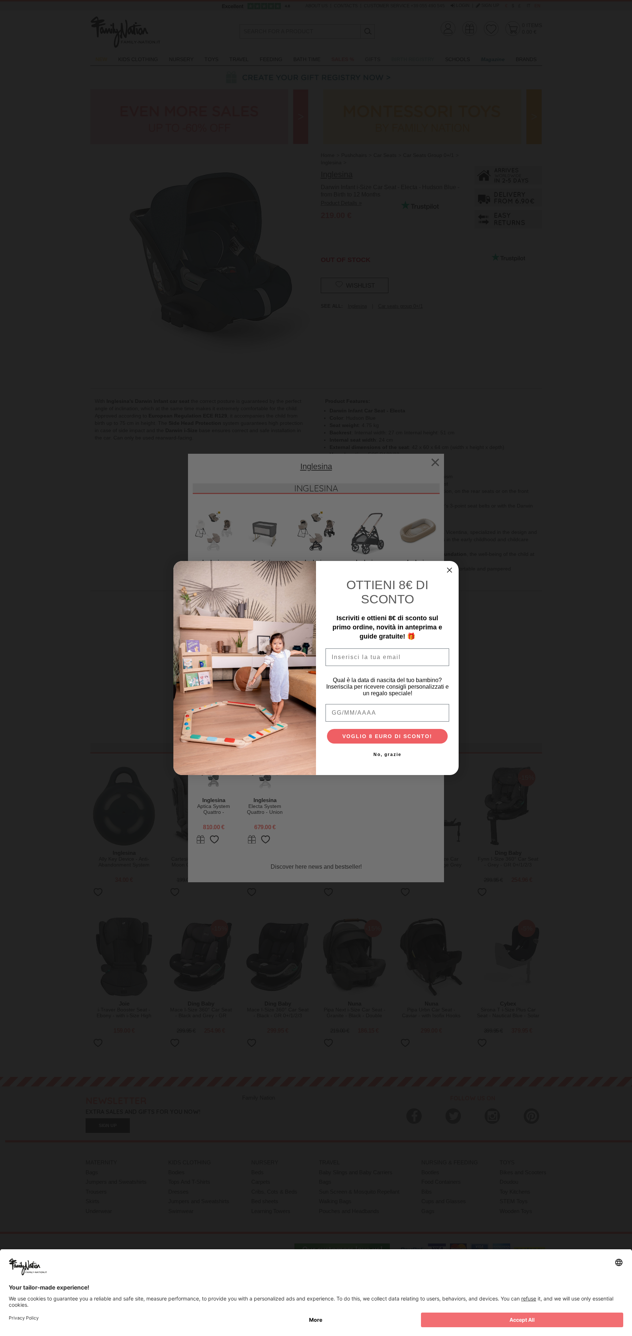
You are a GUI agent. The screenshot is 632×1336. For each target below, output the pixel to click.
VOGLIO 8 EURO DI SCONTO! (387, 736)
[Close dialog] (449, 570)
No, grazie (387, 754)
